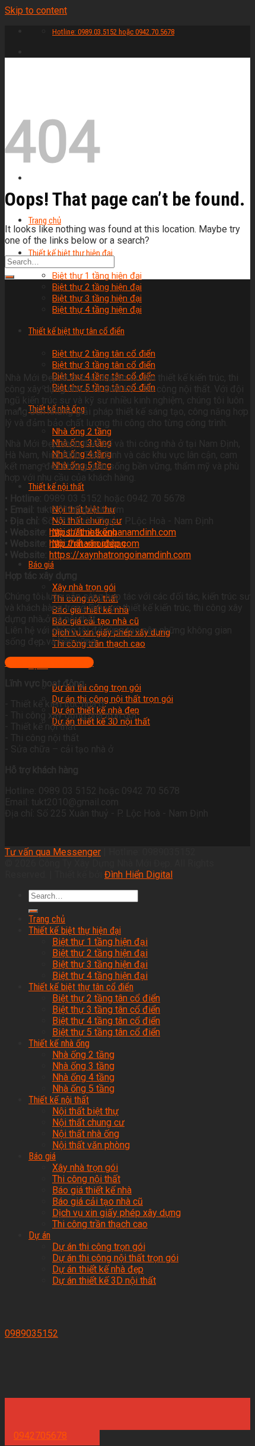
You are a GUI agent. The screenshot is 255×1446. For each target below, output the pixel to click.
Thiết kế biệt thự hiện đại (70, 253)
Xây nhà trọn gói (84, 587)
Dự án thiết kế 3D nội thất (101, 721)
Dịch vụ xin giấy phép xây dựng (116, 1212)
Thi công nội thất (86, 1178)
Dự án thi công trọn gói (96, 687)
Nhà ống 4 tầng (83, 1077)
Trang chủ (44, 220)
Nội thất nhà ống (85, 1133)
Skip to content (36, 10)
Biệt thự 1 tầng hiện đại (97, 275)
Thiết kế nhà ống (59, 1043)
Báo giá (41, 564)
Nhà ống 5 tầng (83, 1088)
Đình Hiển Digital (138, 874)
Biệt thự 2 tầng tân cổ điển (106, 998)
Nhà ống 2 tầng (81, 431)
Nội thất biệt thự (85, 1111)
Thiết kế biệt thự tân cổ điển (80, 987)
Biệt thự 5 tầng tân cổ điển (106, 1032)
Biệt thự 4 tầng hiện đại (100, 975)
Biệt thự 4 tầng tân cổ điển (106, 1020)
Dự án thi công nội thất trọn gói (112, 699)
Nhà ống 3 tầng (83, 1066)
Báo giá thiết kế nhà (92, 1190)
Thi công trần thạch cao (98, 643)
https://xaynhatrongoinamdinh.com (120, 554)
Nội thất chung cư (88, 1122)
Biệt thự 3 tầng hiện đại (97, 298)
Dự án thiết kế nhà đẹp (98, 1269)
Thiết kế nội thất (56, 486)
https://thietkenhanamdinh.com (112, 532)
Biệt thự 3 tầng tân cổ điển (103, 365)
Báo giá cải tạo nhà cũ (97, 1201)
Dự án (39, 1235)
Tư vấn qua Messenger (53, 852)
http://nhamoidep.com (94, 543)
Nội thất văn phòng (91, 1145)
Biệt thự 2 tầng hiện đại (97, 287)
